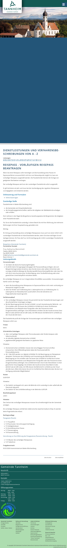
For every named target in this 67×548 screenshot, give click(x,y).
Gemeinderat (5, 81)
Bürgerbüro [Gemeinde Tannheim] (14, 244)
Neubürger (5, 87)
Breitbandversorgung (8, 142)
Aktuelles (4, 51)
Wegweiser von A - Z (7, 58)
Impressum (37, 545)
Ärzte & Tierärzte (7, 108)
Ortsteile (4, 43)
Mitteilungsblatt (6, 85)
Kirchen (3, 106)
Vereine (3, 104)
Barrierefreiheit (44, 545)
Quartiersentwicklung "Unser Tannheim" (14, 117)
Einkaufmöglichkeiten (8, 115)
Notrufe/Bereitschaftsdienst (10, 74)
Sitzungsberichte (6, 83)
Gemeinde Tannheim (8, 39)
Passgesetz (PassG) (9, 418)
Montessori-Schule (7, 127)
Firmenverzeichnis (7, 136)
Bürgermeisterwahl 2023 (9, 91)
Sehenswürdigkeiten (8, 110)
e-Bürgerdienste (6, 66)
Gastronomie (5, 112)
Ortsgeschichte (6, 41)
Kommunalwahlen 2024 (9, 93)
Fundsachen (5, 70)
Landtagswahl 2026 (7, 98)
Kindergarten (5, 123)
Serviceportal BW (7, 60)
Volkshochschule (6, 131)
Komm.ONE (63, 547)
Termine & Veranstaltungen (10, 102)
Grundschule (5, 125)
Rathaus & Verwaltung (8, 49)
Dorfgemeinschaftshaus (9, 79)
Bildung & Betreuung (8, 121)
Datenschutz (30, 545)
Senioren (4, 129)
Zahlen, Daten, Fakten (8, 47)
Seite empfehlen (59, 457)
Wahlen (3, 89)
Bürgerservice (6, 53)
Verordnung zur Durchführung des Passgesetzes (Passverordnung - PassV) (28, 436)
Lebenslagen (5, 64)
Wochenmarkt (6, 119)
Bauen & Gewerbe (7, 134)
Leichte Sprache (52, 545)
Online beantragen (12, 198)
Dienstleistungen (7, 62)
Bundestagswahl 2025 (8, 96)
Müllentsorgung (6, 72)
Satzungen (4, 77)
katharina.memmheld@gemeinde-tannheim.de (22, 255)
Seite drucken (47, 457)
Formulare (4, 68)
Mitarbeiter (5, 55)
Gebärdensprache (61, 545)
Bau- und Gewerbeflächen (9, 138)
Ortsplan (4, 45)
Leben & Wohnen (7, 100)
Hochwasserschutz (7, 140)
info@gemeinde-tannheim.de (12, 484)
